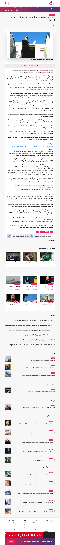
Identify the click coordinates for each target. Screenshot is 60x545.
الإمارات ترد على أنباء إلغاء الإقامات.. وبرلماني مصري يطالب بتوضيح (38, 484)
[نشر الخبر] (22, 66)
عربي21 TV (24, 522)
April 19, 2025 (47, 190)
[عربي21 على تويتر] (16, 10)
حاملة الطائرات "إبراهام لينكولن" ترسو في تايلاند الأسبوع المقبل (14, 287)
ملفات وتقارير (21, 7)
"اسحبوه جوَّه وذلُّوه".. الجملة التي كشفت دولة (36, 339)
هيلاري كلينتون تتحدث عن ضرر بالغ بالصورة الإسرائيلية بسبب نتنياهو (47, 287)
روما (28, 70)
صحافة (47, 529)
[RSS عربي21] (6, 10)
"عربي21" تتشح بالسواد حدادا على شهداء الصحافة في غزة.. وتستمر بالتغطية (38, 407)
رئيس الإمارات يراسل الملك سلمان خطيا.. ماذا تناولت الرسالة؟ (39, 433)
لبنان (14, 531)
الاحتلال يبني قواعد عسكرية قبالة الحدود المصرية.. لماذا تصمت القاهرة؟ (37, 442)
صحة (25, 527)
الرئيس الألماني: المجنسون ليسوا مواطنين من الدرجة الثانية (30, 287)
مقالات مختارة (34, 525)
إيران (51, 231)
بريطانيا (13, 527)
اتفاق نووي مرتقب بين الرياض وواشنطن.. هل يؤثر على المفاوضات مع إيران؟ (31, 146)
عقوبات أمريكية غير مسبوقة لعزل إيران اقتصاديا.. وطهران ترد (40, 460)
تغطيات (46, 524)
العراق (14, 522)
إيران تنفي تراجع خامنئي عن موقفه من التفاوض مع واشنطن (30, 262)
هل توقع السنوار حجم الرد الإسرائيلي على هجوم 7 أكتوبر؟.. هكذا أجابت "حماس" (35, 502)
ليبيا (14, 524)
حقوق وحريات (29, 7)
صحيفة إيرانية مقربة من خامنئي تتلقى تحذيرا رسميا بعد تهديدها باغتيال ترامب (38, 367)
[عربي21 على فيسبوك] (19, 10)
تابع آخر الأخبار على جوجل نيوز (21, 236)
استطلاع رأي (35, 529)
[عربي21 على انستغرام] (11, 10)
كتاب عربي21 (34, 522)
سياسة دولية (8, 7)
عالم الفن (24, 524)
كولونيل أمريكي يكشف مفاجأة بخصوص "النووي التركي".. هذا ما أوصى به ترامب (35, 493)
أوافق (11, 541)
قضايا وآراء (35, 524)
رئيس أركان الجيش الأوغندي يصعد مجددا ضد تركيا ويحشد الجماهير (13, 305)
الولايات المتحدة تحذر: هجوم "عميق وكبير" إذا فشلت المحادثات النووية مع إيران (13, 262)
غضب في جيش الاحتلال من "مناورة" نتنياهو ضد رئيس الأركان (32, 320)
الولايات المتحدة (44, 70)
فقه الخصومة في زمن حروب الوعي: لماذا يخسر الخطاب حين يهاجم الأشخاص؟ (27, 325)
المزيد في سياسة (51, 272)
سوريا (14, 525)
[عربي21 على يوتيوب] (13, 10)
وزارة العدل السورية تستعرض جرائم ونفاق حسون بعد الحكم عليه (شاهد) (37, 451)
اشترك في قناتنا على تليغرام (43, 236)
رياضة (47, 527)
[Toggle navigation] (10, 3)
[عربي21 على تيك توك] (8, 10)
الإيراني (43, 76)
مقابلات (36, 7)
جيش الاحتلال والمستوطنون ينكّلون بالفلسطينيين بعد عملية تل (41, 391)
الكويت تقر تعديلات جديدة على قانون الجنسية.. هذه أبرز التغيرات (39, 474)
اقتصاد (47, 525)
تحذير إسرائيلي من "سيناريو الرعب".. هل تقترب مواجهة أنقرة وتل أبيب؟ (29, 330)
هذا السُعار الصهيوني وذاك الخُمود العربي (37, 335)
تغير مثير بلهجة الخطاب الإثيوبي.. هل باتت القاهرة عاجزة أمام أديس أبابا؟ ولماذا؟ (36, 511)
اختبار (14, 7)
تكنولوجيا (24, 525)
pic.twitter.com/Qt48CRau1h (46, 188)
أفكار (36, 527)
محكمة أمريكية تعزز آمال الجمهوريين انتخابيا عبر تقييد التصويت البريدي (47, 305)
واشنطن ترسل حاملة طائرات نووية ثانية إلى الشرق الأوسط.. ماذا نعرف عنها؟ (38, 375)
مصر (14, 529)
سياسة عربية (43, 7)
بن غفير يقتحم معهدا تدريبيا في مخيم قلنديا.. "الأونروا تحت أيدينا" (30, 305)
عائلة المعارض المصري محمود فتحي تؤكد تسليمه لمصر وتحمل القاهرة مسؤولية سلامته (34, 423)
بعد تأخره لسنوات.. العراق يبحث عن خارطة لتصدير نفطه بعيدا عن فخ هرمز (29, 344)
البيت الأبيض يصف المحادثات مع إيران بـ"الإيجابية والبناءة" (42, 360)
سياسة (50, 8)
